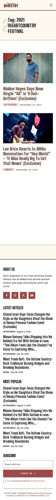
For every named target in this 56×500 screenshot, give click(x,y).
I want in (26, 473)
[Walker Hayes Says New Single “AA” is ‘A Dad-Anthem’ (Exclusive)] (28, 68)
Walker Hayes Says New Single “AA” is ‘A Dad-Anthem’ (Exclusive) (23, 93)
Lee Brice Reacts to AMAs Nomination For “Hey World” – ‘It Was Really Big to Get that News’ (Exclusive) (26, 156)
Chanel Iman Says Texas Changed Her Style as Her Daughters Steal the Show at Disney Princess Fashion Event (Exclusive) (28, 320)
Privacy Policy (37, 480)
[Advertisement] (28, 215)
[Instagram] (15, 295)
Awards (8, 169)
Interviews (10, 104)
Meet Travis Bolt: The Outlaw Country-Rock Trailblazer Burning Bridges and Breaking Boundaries (28, 363)
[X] (23, 295)
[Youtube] (31, 295)
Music (6, 372)
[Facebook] (6, 295)
